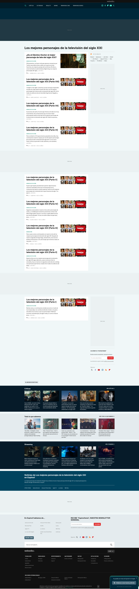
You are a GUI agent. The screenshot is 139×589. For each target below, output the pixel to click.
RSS (106, 369)
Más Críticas (110, 388)
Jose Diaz (33, 145)
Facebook (105, 5)
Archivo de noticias (32, 382)
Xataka (26, 558)
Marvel (111, 57)
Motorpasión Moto (82, 561)
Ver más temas (29, 537)
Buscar (111, 544)
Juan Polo (33, 121)
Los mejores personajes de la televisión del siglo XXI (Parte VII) (42, 104)
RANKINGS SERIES (78, 5)
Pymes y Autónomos (108, 561)
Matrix (105, 61)
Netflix (41, 525)
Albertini (33, 195)
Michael (92, 57)
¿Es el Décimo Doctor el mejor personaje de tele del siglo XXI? (41, 56)
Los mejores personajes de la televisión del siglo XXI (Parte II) (41, 251)
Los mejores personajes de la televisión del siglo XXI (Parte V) (41, 178)
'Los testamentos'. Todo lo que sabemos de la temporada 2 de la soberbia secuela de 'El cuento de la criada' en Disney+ (88, 433)
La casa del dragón (29, 532)
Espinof (53, 561)
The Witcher (99, 61)
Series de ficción (31, 61)
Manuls (32, 244)
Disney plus (58, 522)
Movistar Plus (28, 525)
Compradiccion (94, 563)
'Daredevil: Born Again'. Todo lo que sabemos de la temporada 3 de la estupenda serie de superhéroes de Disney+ (106, 433)
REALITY (48, 5)
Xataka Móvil (28, 561)
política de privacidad (109, 361)
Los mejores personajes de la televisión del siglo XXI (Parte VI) (42, 128)
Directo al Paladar (68, 558)
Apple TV (55, 488)
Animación (29, 232)
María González (35, 97)
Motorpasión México (82, 577)
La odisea (61, 488)
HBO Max (67, 488)
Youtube (111, 5)
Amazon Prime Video (46, 488)
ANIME (56, 5)
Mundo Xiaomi (28, 567)
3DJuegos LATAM (41, 577)
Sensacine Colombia (55, 580)
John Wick (105, 57)
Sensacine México (55, 577)
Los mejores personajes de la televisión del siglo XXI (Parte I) (41, 300)
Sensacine (53, 558)
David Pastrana (35, 268)
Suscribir (110, 358)
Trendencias (93, 558)
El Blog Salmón (107, 558)
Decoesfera (93, 561)
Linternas (58, 532)
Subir (109, 551)
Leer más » (41, 70)
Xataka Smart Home (29, 565)
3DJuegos (40, 558)
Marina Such (33, 73)
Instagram (102, 5)
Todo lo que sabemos (32, 417)
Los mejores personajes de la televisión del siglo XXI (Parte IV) (42, 202)
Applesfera (27, 563)
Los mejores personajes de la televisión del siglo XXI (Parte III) (42, 226)
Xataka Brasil (28, 580)
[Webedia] (111, 1)
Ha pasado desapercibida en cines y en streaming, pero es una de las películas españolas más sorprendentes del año (50, 405)
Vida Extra (40, 561)
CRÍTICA (31, 5)
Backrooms (98, 57)
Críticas (27, 389)
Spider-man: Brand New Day (46, 532)
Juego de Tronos (103, 59)
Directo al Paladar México (68, 578)
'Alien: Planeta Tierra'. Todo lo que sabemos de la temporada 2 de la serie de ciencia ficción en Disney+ (50, 433)
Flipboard (108, 5)
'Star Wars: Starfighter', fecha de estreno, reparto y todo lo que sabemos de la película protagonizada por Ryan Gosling (32, 433)
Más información (69, 587)
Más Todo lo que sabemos (106, 416)
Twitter (114, 5)
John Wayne (95, 59)
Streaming (28, 444)
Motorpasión (80, 558)
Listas (57, 525)
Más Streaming (109, 444)
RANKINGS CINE (65, 5)
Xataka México (28, 577)
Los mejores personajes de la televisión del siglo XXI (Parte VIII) (42, 80)
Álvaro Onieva (34, 219)
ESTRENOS (40, 5)
